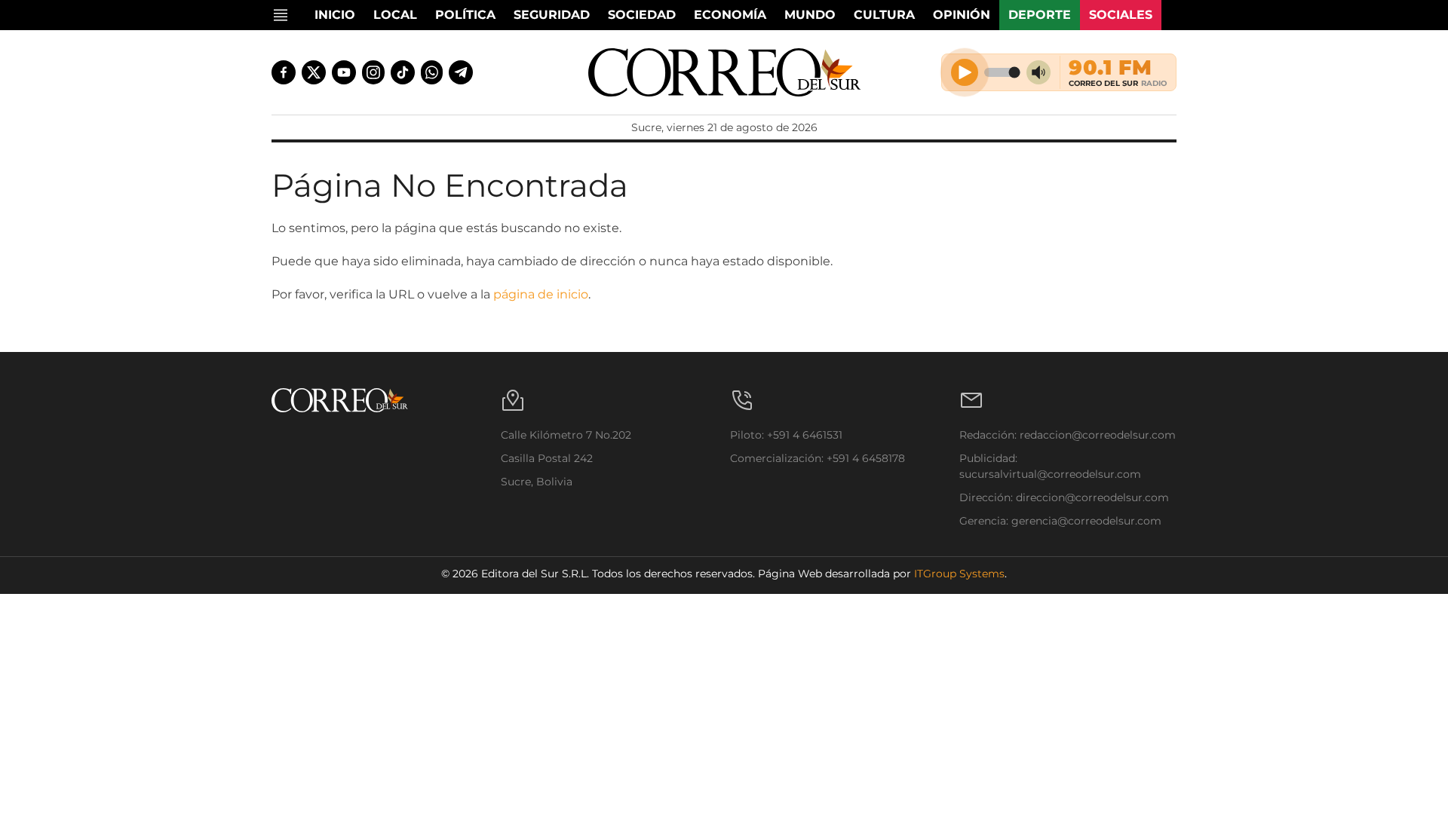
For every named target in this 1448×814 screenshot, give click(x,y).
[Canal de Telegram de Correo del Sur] (461, 72)
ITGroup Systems (959, 573)
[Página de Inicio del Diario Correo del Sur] (724, 72)
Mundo (810, 15)
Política (465, 15)
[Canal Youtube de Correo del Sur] (344, 72)
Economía (730, 15)
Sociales (1120, 15)
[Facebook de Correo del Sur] (284, 72)
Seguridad (552, 15)
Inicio (334, 15)
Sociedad (642, 15)
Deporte (1039, 15)
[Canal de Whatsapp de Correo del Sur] (432, 72)
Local (395, 15)
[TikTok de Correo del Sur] (403, 72)
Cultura (884, 15)
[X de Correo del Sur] (314, 72)
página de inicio (540, 294)
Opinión (961, 15)
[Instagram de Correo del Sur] (373, 72)
